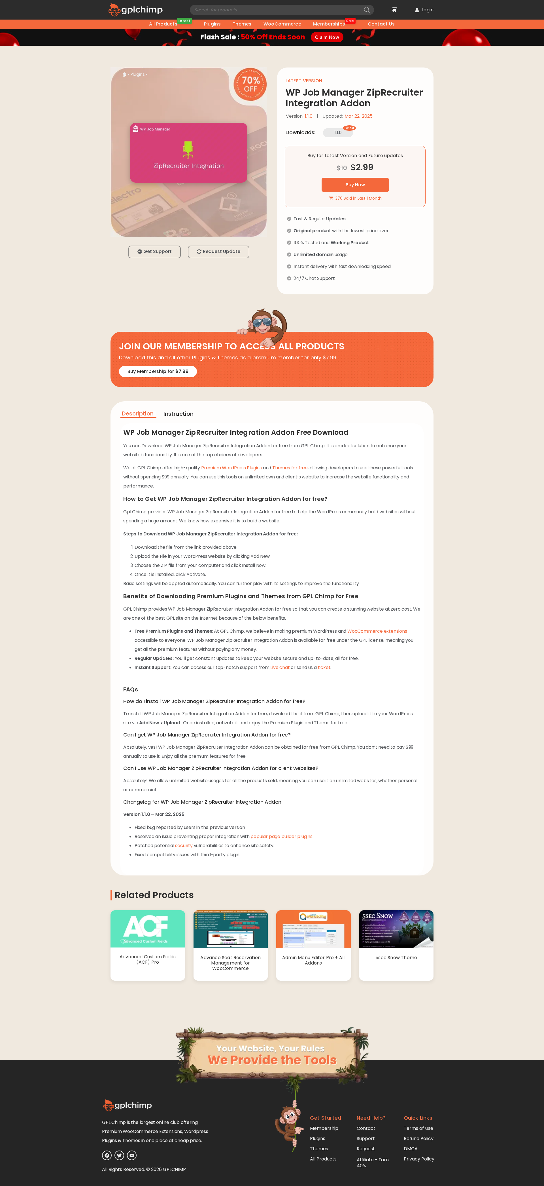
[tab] (138, 414)
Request (366, 1148)
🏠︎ (124, 74)
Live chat (280, 667)
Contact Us (381, 24)
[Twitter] (119, 1155)
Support (366, 1138)
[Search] (367, 10)
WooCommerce (282, 24)
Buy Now (355, 185)
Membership (324, 1128)
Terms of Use (418, 1128)
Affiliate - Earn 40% (373, 1163)
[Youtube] (132, 1155)
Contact (366, 1128)
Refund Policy (419, 1138)
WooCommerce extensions (377, 631)
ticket (324, 667)
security (183, 845)
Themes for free (290, 468)
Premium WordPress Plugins (231, 468)
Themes (242, 24)
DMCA (411, 1148)
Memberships (333, 23)
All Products (169, 23)
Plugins (212, 24)
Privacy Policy (419, 1159)
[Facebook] (107, 1155)
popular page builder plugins (281, 836)
